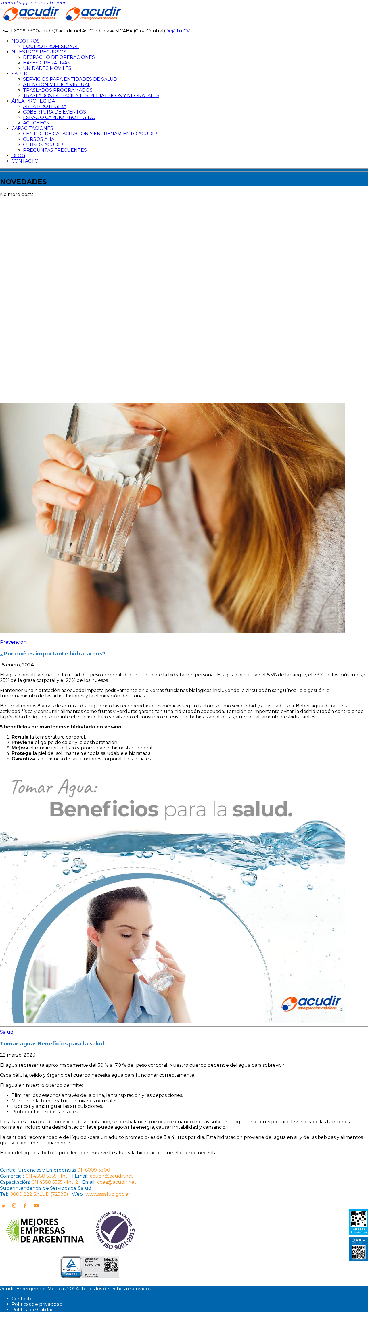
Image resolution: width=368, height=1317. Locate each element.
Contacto (22, 1298)
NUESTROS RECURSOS (39, 52)
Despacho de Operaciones (59, 57)
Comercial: (12, 1176)
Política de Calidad (33, 1309)
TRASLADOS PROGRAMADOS (58, 90)
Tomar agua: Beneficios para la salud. (53, 1043)
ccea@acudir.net (116, 1182)
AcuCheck (36, 123)
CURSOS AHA (38, 139)
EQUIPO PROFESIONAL (51, 46)
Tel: (4, 1194)
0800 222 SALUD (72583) (39, 1194)
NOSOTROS (26, 41)
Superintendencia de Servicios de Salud (45, 1188)
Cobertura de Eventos (54, 112)
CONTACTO (25, 161)
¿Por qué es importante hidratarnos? (53, 653)
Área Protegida (44, 106)
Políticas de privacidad (37, 1304)
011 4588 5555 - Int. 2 (55, 1182)
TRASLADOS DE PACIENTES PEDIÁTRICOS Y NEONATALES (91, 95)
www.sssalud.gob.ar (107, 1194)
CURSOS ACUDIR (43, 144)
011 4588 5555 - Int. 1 (48, 1176)
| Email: (79, 1176)
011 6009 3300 (93, 1170)
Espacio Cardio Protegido (59, 117)
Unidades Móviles (47, 68)
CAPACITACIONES (32, 128)
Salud (7, 1032)
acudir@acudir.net (111, 1176)
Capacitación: (15, 1182)
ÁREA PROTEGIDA (33, 101)
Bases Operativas (46, 63)
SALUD (20, 73)
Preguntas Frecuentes (55, 150)
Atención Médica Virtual (56, 84)
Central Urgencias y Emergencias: (38, 1170)
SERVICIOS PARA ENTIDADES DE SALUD (70, 79)
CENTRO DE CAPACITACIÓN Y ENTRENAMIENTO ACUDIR (90, 133)
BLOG (18, 155)
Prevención (13, 642)
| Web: (76, 1194)
